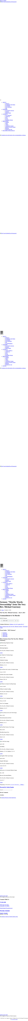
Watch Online (8, 112)
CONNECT (5, 114)
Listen (1, 652)
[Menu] (0, 100)
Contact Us (7, 116)
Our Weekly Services (9, 110)
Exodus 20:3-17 (20, 624)
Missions (7, 128)
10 (17, 784)
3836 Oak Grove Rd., (4, 904)
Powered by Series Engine (7, 787)
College (6, 124)
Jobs (6, 108)
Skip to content (3, 0)
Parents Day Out (8, 129)
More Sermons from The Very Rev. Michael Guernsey (11, 626)
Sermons (7, 111)
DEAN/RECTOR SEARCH (9, 130)
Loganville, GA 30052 (4, 905)
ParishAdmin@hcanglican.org (6, 908)
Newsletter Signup (9, 120)
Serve (6, 117)
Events (6, 118)
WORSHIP (5, 109)
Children (7, 122)
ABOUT (4, 102)
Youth (6, 123)
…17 (20, 784)
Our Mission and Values (10, 104)
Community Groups (9, 125)
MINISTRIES (5, 121)
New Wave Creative (14, 1019)
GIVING (4, 365)
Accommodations (8, 343)
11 (18, 784)
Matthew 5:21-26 (13, 624)
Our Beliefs (7, 105)
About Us (7, 103)
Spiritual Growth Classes (10, 127)
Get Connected (8, 115)
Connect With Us (8, 350)
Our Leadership (8, 107)
